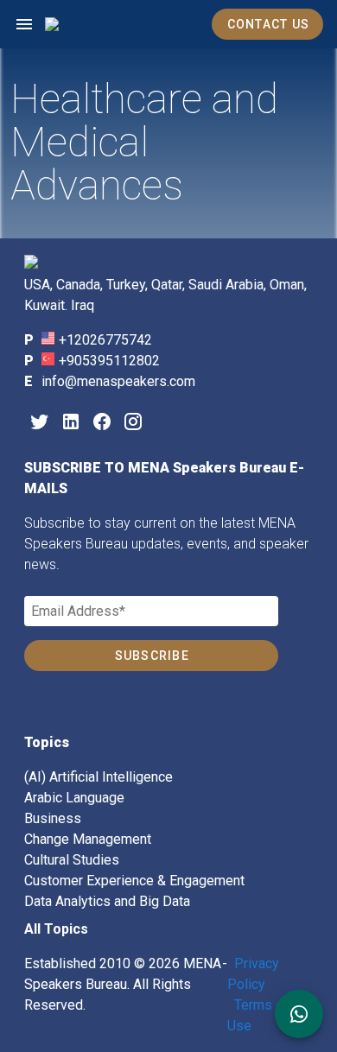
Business (52, 818)
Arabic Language (74, 797)
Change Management (87, 839)
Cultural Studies (71, 860)
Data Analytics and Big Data (107, 901)
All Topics (56, 929)
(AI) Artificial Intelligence (98, 777)
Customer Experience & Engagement (134, 880)
